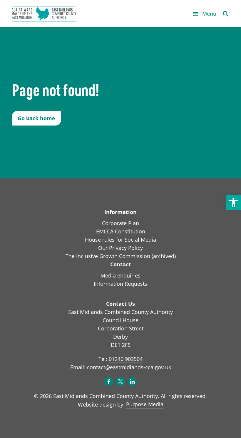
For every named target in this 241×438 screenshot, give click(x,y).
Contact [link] (120, 264)
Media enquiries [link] (120, 275)
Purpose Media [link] (144, 404)
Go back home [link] (36, 118)
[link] (233, 202)
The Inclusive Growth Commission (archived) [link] (121, 256)
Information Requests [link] (120, 283)
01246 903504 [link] (126, 358)
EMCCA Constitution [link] (120, 231)
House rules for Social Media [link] (120, 239)
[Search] (225, 13)
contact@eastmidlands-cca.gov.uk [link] (129, 367)
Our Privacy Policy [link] (120, 247)
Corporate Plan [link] (120, 223)
